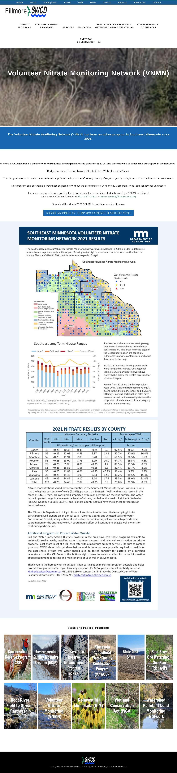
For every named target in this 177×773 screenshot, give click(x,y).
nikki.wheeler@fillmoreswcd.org (118, 196)
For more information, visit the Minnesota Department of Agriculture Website (88, 213)
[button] (99, 42)
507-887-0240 (87, 196)
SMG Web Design (100, 766)
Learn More (17, 674)
